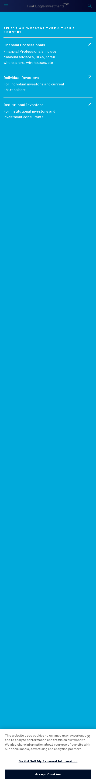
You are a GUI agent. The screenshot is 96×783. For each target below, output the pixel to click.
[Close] (88, 736)
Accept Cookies (48, 774)
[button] (48, 53)
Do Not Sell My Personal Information (48, 761)
